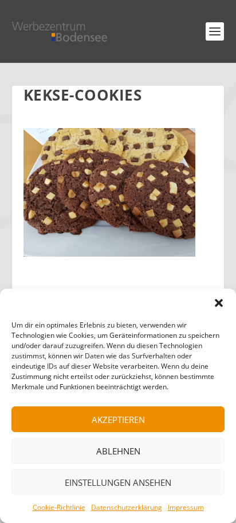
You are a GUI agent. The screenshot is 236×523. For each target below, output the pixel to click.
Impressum (186, 507)
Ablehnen (118, 451)
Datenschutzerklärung (126, 507)
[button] (219, 303)
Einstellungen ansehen (118, 482)
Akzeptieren (118, 419)
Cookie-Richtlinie (59, 507)
